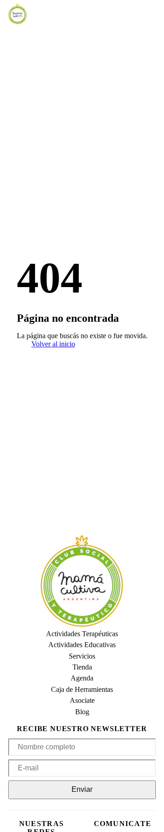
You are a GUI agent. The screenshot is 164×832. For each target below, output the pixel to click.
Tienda (82, 667)
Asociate (82, 700)
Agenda (82, 678)
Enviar (82, 789)
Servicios (82, 656)
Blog (82, 712)
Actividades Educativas (82, 645)
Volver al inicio (53, 344)
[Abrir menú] (44, 14)
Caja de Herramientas (82, 689)
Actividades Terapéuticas (82, 634)
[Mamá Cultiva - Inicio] (17, 14)
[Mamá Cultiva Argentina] (82, 581)
